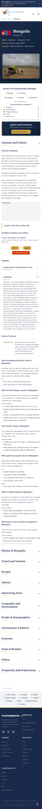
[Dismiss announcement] (39, 3)
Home (3, 19)
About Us (4, 742)
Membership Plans (28, 730)
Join (14, 248)
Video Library (11, 694)
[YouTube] (13, 732)
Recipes (9, 701)
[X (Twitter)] (8, 732)
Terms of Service (7, 752)
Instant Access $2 (22, 253)
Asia (9, 19)
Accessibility (5, 756)
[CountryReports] (13, 11)
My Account (26, 726)
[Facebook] (3, 732)
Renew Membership (29, 723)
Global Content (11, 698)
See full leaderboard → (21, 101)
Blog (19, 701)
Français (4, 779)
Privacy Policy (6, 749)
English (4, 772)
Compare (24, 694)
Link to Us (26, 763)
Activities (24, 698)
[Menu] (38, 14)
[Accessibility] (37, 804)
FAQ (24, 742)
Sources (25, 759)
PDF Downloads (7, 790)
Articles (35, 694)
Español (4, 776)
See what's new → (8, 5)
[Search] (33, 14)
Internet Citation (32, 701)
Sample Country (28, 749)
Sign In (27, 248)
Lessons (36, 698)
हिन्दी (3, 786)
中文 (3, 783)
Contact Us (5, 745)
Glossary (22, 704)
